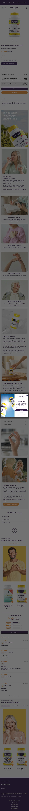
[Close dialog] (27, 395)
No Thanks (21, 412)
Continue (21, 410)
